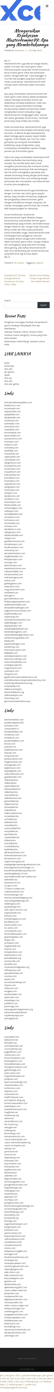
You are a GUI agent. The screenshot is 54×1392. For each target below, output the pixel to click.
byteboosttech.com (13, 758)
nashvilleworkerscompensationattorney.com (25, 680)
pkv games (38, 262)
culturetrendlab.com (13, 571)
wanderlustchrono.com (15, 568)
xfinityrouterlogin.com (14, 1308)
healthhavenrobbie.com (15, 604)
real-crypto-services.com (15, 909)
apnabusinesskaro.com (15, 1332)
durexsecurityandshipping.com (18, 897)
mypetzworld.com (12, 912)
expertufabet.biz (11, 786)
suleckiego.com (11, 1335)
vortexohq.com (11, 550)
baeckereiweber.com (14, 719)
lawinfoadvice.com (13, 955)
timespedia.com (11, 1166)
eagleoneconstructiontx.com (17, 610)
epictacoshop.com (12, 1233)
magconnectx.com (13, 668)
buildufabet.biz (11, 849)
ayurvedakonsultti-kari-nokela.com (20, 876)
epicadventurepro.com (14, 553)
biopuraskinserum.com (14, 1236)
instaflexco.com (11, 499)
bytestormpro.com (13, 565)
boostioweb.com (12, 408)
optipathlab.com (11, 414)
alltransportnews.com (14, 852)
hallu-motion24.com (13, 1275)
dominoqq (9, 365)
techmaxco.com (11, 520)
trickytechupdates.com (14, 1317)
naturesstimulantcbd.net (15, 1012)
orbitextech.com (11, 586)
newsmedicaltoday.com (15, 662)
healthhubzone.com (13, 749)
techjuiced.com (11, 755)
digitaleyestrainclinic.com (15, 1299)
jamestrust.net (11, 1151)
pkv (1, 1375)
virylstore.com (10, 1091)
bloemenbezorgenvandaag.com (19, 1205)
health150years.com (13, 1097)
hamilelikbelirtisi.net (13, 514)
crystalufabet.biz (11, 837)
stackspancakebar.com (15, 1263)
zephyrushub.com (12, 411)
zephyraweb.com (12, 456)
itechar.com (9, 743)
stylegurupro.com (12, 532)
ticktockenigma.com (13, 577)
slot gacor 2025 (12, 1375)
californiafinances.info (14, 1239)
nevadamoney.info (13, 1245)
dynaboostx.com (12, 496)
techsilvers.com (11, 943)
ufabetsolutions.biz (13, 813)
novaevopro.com (12, 468)
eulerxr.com (9, 580)
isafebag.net (10, 1130)
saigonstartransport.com (15, 1224)
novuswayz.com (11, 490)
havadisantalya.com (13, 731)
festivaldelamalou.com (14, 1064)
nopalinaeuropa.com (13, 1015)
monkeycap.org (11, 1115)
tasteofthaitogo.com (14, 1211)
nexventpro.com (11, 480)
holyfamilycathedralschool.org (18, 683)
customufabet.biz (12, 828)
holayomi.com (11, 674)
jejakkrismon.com (12, 1169)
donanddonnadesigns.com (16, 607)
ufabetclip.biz (10, 783)
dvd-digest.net (10, 1254)
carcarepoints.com (13, 930)
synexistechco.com (13, 438)
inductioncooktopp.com (15, 659)
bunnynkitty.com (12, 1214)
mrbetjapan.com (12, 1190)
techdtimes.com (11, 734)
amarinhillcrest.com (13, 1121)
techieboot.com (11, 737)
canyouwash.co (11, 728)
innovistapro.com (12, 502)
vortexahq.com (11, 447)
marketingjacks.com (13, 1311)
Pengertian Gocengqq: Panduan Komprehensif (25, 322)
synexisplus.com (11, 423)
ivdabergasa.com (12, 903)
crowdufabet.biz (11, 846)
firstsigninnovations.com (15, 1067)
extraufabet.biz (11, 807)
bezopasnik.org (11, 1218)
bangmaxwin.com (12, 1227)
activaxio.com (10, 526)
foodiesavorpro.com (13, 547)
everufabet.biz (10, 843)
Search (7, 300)
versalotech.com (12, 517)
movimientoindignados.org (16, 967)
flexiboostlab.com (12, 505)
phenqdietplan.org (12, 958)
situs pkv (8, 369)
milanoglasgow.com (13, 1269)
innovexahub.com (12, 432)
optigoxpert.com (12, 487)
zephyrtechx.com (12, 483)
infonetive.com (11, 1230)
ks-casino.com (11, 927)
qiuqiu (7, 375)
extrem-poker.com (13, 924)
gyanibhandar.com (12, 777)
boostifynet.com (12, 477)
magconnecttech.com (14, 589)
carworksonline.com (13, 1085)
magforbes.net (11, 1112)
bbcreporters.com (12, 858)
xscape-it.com (10, 885)
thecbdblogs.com (12, 1326)
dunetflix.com (10, 964)
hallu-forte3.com (12, 1272)
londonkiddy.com (12, 686)
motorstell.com (11, 1094)
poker (7, 362)
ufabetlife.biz (10, 810)
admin (39, 50)
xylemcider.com (11, 997)
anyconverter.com (12, 1163)
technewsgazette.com (14, 1181)
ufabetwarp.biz (11, 780)
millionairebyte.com (13, 695)
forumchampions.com (14, 1058)
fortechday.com (11, 698)
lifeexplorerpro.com (13, 559)
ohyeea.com (10, 985)
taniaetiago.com (11, 1000)
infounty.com (10, 915)
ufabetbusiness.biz (12, 798)
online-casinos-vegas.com (16, 1305)
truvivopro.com (11, 441)
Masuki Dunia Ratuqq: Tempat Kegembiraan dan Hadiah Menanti (39, 278)
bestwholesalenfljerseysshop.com (20, 870)
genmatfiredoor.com (14, 598)
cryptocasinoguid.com (14, 861)
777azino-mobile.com (14, 888)
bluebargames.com (13, 1061)
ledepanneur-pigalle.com (15, 1251)
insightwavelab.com (13, 556)
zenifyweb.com (11, 592)
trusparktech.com (12, 471)
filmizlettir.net (10, 1042)
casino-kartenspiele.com (15, 1139)
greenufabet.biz (11, 801)
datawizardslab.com (13, 535)
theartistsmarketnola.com (16, 1257)
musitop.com (10, 976)
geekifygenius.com (13, 583)
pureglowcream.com (13, 1202)
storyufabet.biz (11, 831)
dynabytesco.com (12, 529)
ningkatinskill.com (12, 946)
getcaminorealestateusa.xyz (17, 701)
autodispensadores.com (15, 656)
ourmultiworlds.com (13, 1045)
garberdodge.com (12, 1070)
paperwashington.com (14, 643)
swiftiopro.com (11, 511)
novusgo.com (10, 562)
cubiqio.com (10, 538)
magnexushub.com (13, 761)
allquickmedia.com (12, 1178)
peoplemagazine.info (14, 722)
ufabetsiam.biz (11, 792)
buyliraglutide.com (12, 771)
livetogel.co (9, 595)
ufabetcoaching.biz (13, 689)
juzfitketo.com (11, 1003)
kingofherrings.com (13, 1187)
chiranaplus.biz (11, 1260)
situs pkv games (11, 384)
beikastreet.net (11, 1039)
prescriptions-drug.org (14, 1100)
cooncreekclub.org (12, 1048)
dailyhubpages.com (13, 622)
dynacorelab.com (12, 435)
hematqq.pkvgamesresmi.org (13, 1387)
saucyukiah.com (11, 1036)
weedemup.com (11, 646)
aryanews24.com (12, 882)
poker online (7, 1381)
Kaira (34, 1358)
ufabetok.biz (10, 840)
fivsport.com (10, 949)
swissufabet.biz (11, 795)
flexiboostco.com (12, 405)
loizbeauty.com (11, 1160)
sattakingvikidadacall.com (16, 628)
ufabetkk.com (10, 1175)
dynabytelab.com (12, 417)
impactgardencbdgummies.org (18, 1009)
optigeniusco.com (12, 462)
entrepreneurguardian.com (16, 637)
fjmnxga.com (10, 1221)
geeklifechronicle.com (14, 541)
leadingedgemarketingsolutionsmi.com (22, 864)
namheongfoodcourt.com (16, 1266)
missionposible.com (13, 1302)
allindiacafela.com (12, 1284)
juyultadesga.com (12, 906)
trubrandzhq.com (12, 474)
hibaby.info (9, 640)
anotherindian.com (13, 994)
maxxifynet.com (11, 429)
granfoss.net (10, 1281)
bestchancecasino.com (15, 649)
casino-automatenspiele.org (17, 1142)
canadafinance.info (13, 1242)
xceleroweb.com (27, 1369)
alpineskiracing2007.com (15, 1287)
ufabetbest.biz (10, 822)
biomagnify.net (11, 1018)
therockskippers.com (14, 1278)
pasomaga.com (11, 1006)
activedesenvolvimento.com (17, 619)
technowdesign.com (13, 894)
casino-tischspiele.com (14, 1145)
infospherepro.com (13, 544)
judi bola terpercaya (31, 1375)
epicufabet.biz (10, 834)
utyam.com (9, 979)
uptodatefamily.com (13, 973)
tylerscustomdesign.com (15, 1082)
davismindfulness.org (14, 692)
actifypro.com (10, 493)
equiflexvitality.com (13, 613)
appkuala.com (10, 1196)
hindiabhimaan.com (13, 1320)
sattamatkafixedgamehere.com (19, 634)
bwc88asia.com (11, 921)
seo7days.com (11, 1199)
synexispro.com (11, 671)
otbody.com (10, 1148)
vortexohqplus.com (13, 508)
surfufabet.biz (10, 819)
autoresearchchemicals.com (17, 1329)
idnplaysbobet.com (13, 625)
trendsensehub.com (13, 574)
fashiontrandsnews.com (15, 855)
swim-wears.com (12, 1073)
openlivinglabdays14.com (16, 873)
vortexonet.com (11, 426)
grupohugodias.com (13, 937)
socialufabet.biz (11, 816)
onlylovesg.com (11, 616)
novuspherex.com (12, 465)
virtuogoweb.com (12, 764)
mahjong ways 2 (32, 1381)
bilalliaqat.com (11, 653)
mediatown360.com (13, 1296)
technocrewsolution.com (15, 1103)
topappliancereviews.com (16, 1314)
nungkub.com (10, 991)
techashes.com (11, 725)
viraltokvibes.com (12, 1106)
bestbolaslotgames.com (15, 631)
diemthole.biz (10, 1172)
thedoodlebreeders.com (15, 934)
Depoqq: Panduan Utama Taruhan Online (23, 331)
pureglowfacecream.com (16, 1184)
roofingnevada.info (13, 665)
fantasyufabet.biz (12, 789)
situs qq (8, 378)
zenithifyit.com (11, 450)
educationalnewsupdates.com (18, 402)
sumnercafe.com (12, 961)
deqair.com (9, 940)
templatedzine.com (13, 952)
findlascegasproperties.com (17, 601)
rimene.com (9, 1248)
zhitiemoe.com (11, 988)
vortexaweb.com (12, 459)
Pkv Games (19, 262)
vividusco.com (10, 444)
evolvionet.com (11, 420)
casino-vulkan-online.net (15, 1290)
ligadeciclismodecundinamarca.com (20, 677)
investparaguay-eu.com (15, 918)
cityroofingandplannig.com (16, 900)
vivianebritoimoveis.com (15, 1109)
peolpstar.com (11, 1079)
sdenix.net (9, 1118)
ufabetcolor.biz (11, 804)
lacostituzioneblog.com (15, 982)
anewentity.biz (11, 1193)
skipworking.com (12, 1157)
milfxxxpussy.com (12, 970)
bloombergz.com (12, 1133)
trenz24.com (10, 1154)
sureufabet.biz (10, 825)
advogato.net (10, 1127)
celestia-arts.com (12, 1055)
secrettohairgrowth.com (15, 1208)
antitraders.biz (10, 879)
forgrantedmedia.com (14, 1076)
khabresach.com (12, 1323)
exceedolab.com (12, 523)
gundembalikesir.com (14, 740)
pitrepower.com (11, 1293)
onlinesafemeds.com (14, 774)
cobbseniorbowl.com (14, 891)
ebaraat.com (10, 752)
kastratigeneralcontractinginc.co (19, 867)
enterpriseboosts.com (14, 1136)
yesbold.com (10, 746)
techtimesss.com (12, 1088)
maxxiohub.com (11, 453)
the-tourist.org (11, 1124)
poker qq (30, 1384)
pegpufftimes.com (12, 1052)
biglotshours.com (12, 767)
